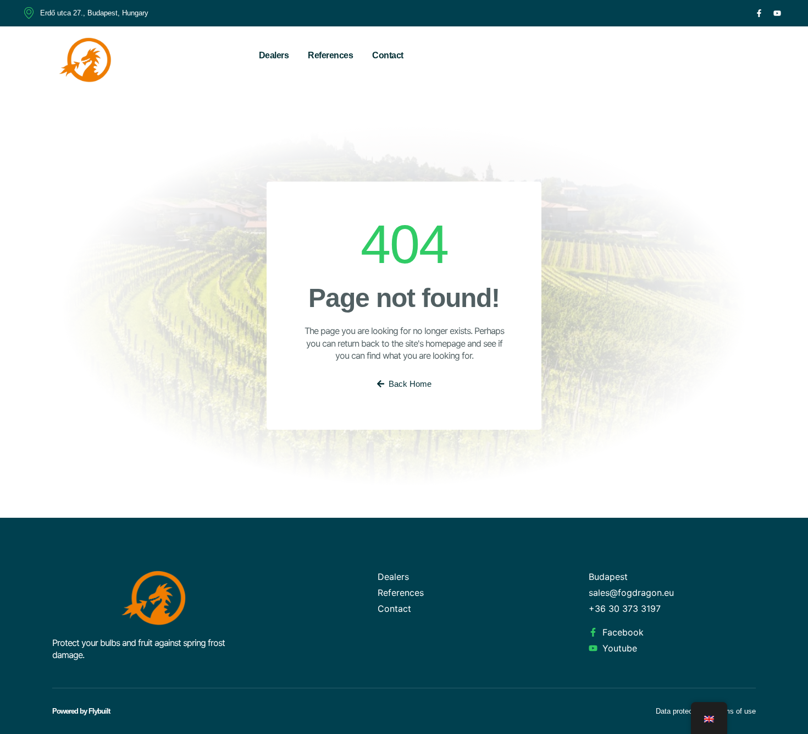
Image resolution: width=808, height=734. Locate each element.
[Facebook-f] (759, 13)
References (330, 55)
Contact (387, 55)
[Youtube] (777, 13)
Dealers (274, 55)
